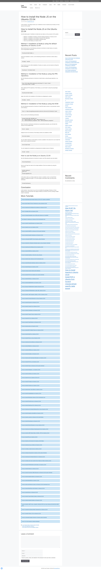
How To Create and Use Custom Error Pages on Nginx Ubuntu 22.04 (36, 460)
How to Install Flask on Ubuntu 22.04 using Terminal (33, 365)
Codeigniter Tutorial (69, 102)
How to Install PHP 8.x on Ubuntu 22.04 (30, 361)
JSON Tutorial (68, 112)
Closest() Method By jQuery (69, 217)
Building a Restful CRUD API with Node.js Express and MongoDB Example (72, 214)
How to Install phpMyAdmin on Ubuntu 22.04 (31, 282)
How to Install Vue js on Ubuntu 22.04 (30, 227)
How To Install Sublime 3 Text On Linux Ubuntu (32, 254)
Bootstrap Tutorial (69, 98)
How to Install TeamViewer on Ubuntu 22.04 (31, 322)
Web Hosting (68, 146)
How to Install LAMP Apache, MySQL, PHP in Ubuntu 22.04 (34, 294)
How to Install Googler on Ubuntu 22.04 (30, 353)
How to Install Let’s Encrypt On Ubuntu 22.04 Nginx (33, 440)
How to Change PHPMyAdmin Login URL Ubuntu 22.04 (33, 290)
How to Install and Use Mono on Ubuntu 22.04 (32, 342)
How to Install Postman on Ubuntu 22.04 (30, 385)
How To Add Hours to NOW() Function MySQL (71, 252)
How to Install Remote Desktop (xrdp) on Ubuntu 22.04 (33, 262)
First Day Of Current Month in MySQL (70, 236)
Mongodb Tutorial (69, 120)
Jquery (50, 4)
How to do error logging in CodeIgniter (70, 266)
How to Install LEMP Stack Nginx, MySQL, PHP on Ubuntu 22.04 (35, 433)
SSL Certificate (68, 137)
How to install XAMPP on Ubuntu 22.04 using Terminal (33, 231)
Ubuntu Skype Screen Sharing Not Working (31, 270)
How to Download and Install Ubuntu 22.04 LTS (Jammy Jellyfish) (36, 199)
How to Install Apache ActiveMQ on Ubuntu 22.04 (32, 413)
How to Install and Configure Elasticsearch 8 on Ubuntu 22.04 (35, 429)
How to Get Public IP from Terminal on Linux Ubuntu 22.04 (34, 203)
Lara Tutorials (24, 6)
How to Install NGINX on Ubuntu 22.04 (30, 250)
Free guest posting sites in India (69, 240)
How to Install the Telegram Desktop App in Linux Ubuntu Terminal (36, 243)
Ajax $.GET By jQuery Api (70, 209)
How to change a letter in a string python (70, 256)
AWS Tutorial (68, 96)
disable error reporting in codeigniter (70, 232)
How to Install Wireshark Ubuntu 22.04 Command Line (33, 397)
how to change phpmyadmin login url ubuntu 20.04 (72, 259)
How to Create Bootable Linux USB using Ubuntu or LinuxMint (35, 215)
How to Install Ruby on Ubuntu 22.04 (30, 492)
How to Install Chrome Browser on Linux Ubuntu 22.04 (33, 298)
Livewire (31, 7)
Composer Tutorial (69, 104)
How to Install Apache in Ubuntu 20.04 (71, 272)
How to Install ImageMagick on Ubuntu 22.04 (31, 393)
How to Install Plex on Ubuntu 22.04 (29, 436)
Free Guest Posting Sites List (69, 243)
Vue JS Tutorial (71, 4)
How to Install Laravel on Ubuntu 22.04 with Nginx (32, 417)
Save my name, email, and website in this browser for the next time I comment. (39, 557)
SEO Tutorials (68, 134)
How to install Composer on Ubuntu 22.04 (31, 310)
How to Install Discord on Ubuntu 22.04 (30, 302)
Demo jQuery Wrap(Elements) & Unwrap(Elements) (72, 228)
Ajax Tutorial (67, 91)
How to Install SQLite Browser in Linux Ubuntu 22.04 (33, 425)
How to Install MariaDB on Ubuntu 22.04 (30, 480)
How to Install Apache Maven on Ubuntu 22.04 (32, 476)
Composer (64, 4)
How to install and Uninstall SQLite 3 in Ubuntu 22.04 (33, 456)
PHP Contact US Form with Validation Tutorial (30, 527)
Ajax (40, 4)
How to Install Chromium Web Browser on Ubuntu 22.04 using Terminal (37, 472)
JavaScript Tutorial (69, 109)
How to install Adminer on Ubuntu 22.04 (30, 373)
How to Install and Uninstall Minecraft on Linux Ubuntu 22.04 (35, 409)
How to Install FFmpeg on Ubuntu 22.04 (30, 381)
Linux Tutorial (68, 116)
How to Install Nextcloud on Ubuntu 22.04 (31, 421)
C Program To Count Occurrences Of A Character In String (72, 223)
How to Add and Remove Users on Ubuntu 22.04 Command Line (36, 484)
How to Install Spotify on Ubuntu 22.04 (30, 334)
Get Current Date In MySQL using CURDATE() (71, 244)
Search (66, 32)
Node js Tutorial (68, 125)
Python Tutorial (68, 128)
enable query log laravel (68, 235)
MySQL (59, 4)
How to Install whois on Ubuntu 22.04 (30, 326)
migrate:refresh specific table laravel (70, 286)
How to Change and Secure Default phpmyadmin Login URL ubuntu (71, 257)
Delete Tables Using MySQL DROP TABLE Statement (72, 227)
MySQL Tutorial (68, 121)
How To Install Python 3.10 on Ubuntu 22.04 (31, 513)
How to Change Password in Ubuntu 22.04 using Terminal (34, 452)
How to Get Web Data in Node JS (28, 526)
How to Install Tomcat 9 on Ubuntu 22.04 (31, 306)
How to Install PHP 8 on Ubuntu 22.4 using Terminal (33, 274)
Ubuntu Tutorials (68, 141)
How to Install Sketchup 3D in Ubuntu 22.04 (31, 405)
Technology (67, 139)
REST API (67, 132)
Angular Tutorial (68, 93)
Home (31, 4)
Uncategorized (68, 143)
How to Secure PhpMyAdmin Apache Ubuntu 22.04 (33, 286)
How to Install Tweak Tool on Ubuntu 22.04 (31, 314)
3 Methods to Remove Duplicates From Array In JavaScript (71, 206)
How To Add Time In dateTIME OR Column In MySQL (72, 253)
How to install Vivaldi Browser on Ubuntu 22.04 (32, 223)
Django (66, 105)
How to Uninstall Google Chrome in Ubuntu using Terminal (34, 517)
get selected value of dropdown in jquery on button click (72, 247)
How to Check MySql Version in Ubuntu (70, 260)
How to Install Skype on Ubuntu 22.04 (30, 266)
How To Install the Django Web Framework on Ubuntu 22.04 (35, 509)
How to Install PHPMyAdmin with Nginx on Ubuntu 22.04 (34, 464)
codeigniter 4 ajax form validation (69, 218)
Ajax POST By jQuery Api (68, 212)
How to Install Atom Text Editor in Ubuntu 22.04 (32, 389)
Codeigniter (45, 4)
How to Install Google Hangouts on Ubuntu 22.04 (32, 235)
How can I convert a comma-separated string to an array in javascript (72, 250)
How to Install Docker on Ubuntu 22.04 (30, 468)
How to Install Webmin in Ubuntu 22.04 (30, 345)
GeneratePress (57, 568)
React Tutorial (68, 130)
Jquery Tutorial (68, 111)
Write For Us (37, 7)
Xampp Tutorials (68, 150)
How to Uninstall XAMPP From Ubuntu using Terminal (33, 239)
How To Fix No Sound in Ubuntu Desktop (30, 521)
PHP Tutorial (67, 127)
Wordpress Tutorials (69, 148)
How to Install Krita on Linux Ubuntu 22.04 (31, 338)
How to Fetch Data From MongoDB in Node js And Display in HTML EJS (71, 268)
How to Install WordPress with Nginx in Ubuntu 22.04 (33, 488)
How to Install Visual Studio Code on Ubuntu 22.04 (33, 496)
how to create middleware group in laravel (70, 265)
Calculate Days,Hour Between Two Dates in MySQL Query (72, 215)
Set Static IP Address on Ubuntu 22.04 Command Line (33, 219)
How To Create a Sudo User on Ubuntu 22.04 (31, 448)
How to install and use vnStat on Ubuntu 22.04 (32, 444)
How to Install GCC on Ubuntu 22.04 (30, 318)
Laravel (35, 4)
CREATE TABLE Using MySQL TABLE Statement (71, 224)
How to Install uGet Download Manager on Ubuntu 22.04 (34, 357)
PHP (54, 4)
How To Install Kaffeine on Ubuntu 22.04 (30, 349)
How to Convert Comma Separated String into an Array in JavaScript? (71, 262)
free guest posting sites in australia (70, 239)
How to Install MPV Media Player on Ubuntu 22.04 (32, 330)
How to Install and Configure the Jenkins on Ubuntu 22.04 (34, 207)
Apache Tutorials (68, 95)
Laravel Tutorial (68, 114)
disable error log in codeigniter (69, 231)
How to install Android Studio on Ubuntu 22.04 (32, 500)
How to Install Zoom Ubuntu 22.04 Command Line (32, 258)
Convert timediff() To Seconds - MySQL (70, 221)
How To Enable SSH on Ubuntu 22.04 (30, 211)
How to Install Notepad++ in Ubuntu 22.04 (31, 369)
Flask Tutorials (68, 107)
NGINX (66, 123)
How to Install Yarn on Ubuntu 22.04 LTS (30, 377)
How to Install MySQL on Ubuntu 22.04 (30, 278)
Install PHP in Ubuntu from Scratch (70, 279)
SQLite (66, 136)
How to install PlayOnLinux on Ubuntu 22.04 (31, 401)
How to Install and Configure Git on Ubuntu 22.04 (32, 247)
